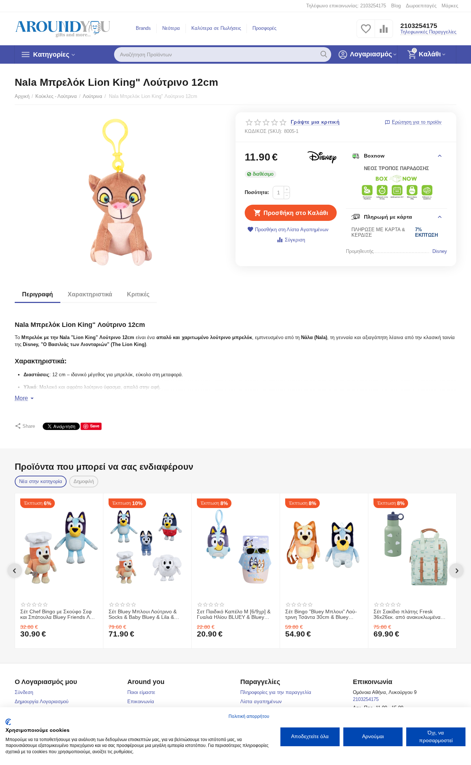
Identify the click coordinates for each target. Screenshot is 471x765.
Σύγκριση (295, 240)
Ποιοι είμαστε (141, 692)
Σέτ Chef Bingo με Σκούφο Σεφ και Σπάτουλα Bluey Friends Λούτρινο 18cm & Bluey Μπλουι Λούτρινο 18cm (59, 615)
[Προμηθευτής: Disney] (322, 157)
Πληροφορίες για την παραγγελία (275, 692)
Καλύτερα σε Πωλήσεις (216, 28)
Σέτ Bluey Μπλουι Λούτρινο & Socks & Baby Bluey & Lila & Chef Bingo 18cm (143, 615)
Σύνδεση (24, 692)
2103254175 (418, 25)
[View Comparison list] (384, 33)
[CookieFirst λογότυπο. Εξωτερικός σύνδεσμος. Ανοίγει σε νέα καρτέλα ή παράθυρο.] (8, 722)
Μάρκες (450, 5)
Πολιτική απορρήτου (249, 716)
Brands (143, 28)
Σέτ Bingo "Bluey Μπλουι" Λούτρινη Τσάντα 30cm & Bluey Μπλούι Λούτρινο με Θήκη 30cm (322, 615)
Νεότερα (171, 28)
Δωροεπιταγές (421, 5)
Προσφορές (264, 28)
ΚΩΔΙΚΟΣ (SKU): (263, 131)
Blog (396, 5)
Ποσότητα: (257, 192)
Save (94, 426)
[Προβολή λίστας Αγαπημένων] (366, 33)
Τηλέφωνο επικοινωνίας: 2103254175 (346, 5)
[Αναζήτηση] (323, 54)
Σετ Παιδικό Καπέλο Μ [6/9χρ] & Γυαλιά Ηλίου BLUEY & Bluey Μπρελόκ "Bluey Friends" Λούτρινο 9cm (233, 615)
